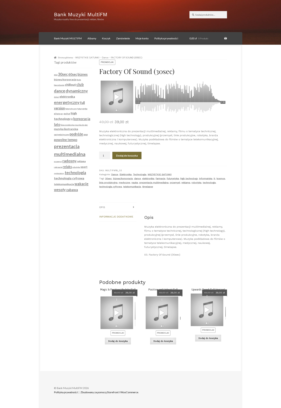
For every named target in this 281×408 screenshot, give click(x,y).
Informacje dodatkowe (116, 216)
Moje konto (142, 38)
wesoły (60, 189)
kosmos (221, 178)
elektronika (148, 178)
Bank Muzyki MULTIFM (68, 38)
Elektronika (126, 174)
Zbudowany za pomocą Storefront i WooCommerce (109, 392)
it (214, 178)
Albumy (91, 38)
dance (137, 178)
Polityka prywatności (166, 38)
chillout (70, 84)
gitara (57, 113)
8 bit (56, 75)
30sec (108, 178)
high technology (189, 178)
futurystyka (173, 178)
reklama (185, 182)
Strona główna (65, 57)
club (80, 84)
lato (57, 124)
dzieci (56, 97)
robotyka (196, 182)
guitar (67, 113)
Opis (102, 207)
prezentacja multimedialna (153, 182)
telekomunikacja (132, 186)
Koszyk (106, 38)
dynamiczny (77, 90)
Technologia (139, 174)
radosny (69, 160)
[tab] (118, 207)
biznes (83, 74)
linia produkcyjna (108, 182)
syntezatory (59, 173)
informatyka (205, 178)
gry (61, 114)
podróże (76, 134)
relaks (67, 167)
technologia (209, 182)
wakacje (81, 184)
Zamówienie (123, 38)
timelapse (147, 186)
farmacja (160, 178)
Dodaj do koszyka (127, 155)
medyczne (124, 182)
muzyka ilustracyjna (66, 129)
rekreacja (58, 167)
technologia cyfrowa (110, 186)
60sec (72, 74)
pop (86, 134)
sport (83, 167)
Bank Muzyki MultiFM (80, 14)
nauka (135, 182)
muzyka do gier (81, 125)
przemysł (175, 182)
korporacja (81, 119)
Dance (105, 57)
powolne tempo (65, 140)
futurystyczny (71, 109)
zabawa (72, 190)
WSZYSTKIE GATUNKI (87, 57)
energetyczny (67, 102)
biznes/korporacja (123, 178)
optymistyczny (61, 134)
